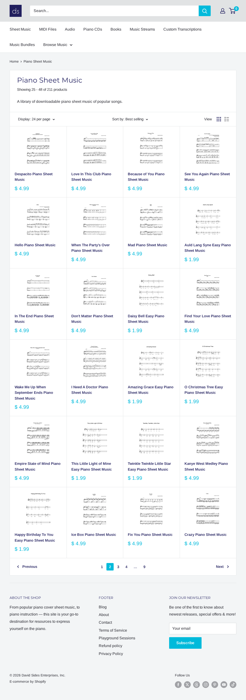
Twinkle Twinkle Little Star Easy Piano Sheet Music (149, 466)
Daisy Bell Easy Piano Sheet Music (146, 319)
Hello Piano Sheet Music (35, 245)
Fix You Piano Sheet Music (150, 534)
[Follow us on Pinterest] (214, 684)
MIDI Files (47, 29)
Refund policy (110, 646)
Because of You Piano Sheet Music (146, 176)
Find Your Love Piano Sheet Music (207, 319)
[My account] (222, 10)
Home (14, 61)
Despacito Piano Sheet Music (34, 176)
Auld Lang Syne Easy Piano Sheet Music (207, 248)
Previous (29, 566)
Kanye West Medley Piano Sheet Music (206, 466)
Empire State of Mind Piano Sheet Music (38, 466)
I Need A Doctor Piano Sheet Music (89, 390)
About (104, 615)
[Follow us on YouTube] (224, 684)
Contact (105, 622)
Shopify (40, 681)
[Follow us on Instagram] (205, 684)
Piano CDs (92, 29)
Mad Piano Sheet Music (147, 245)
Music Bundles (22, 45)
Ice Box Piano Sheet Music (93, 534)
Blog (103, 607)
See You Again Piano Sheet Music (207, 176)
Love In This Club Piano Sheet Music (91, 176)
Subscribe (185, 643)
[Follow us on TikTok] (233, 684)
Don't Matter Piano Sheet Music (92, 319)
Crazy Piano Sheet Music (205, 534)
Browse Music (55, 45)
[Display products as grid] (219, 119)
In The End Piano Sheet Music (34, 319)
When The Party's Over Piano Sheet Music (90, 248)
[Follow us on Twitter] (187, 684)
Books (116, 29)
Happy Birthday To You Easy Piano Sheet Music (35, 537)
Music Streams (142, 29)
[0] (232, 11)
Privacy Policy (111, 654)
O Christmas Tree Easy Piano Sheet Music (203, 390)
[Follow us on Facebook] (178, 684)
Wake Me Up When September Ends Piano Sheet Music (34, 392)
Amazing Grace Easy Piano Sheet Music (150, 390)
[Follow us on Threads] (196, 684)
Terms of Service (113, 630)
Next (220, 566)
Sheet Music (20, 29)
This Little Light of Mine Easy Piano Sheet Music (91, 466)
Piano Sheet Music (38, 61)
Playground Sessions (117, 638)
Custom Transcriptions (182, 29)
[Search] (205, 11)
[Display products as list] (227, 119)
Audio (70, 29)
